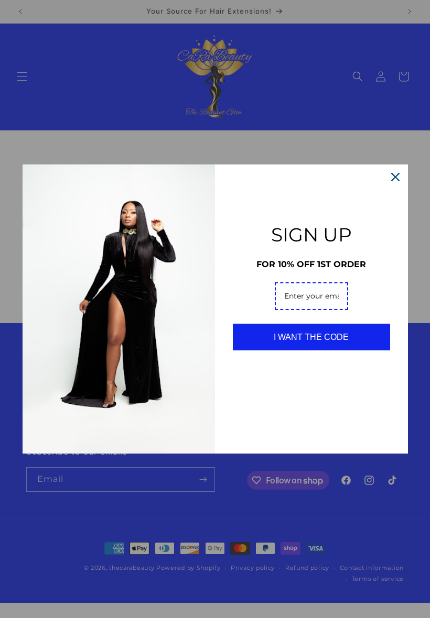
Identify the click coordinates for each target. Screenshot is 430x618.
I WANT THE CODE (311, 337)
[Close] (395, 177)
